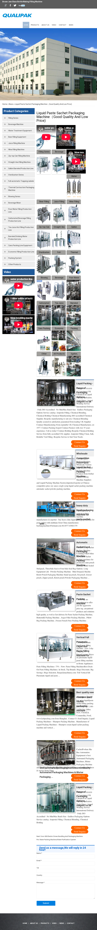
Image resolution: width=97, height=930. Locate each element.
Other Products (14, 264)
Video (54, 25)
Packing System (15, 258)
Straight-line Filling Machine (19, 162)
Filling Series (44, 152)
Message (40, 882)
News (71, 25)
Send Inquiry (80, 446)
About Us (45, 25)
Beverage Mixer (14, 203)
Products (35, 25)
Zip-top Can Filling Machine (19, 156)
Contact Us (80, 442)
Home (26, 25)
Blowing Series (14, 196)
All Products (59, 354)
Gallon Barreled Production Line (20, 168)
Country (39, 875)
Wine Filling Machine (16, 150)
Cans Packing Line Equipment (20, 245)
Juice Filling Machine (16, 143)
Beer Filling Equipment (17, 137)
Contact (62, 25)
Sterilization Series (16, 175)
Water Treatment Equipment (20, 131)
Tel (38, 868)
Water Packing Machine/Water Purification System (58, 840)
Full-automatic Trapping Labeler (21, 181)
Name (39, 853)
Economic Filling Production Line (21, 252)
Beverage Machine (15, 124)
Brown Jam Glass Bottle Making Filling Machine (22, 2)
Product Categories (16, 111)
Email (39, 860)
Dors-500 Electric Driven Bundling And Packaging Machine (62, 836)
